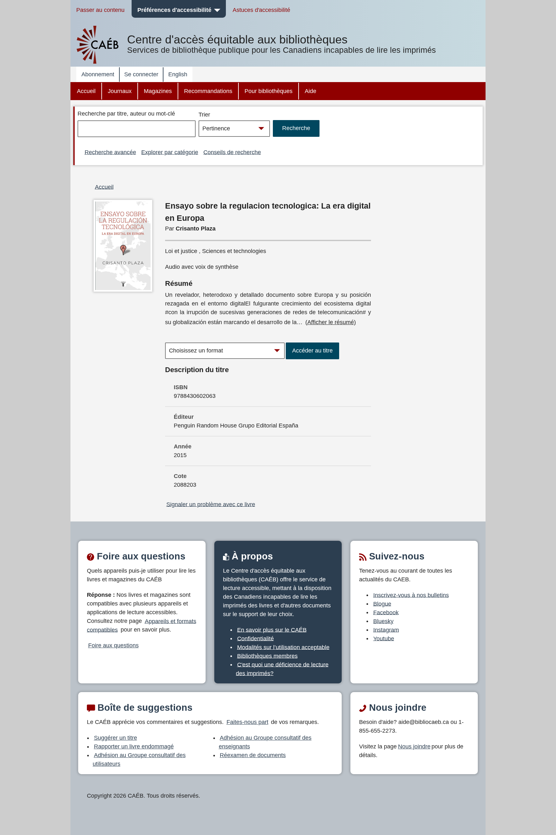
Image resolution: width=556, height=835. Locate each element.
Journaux (120, 91)
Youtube (383, 638)
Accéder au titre (312, 350)
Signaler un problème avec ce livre (210, 504)
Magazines (158, 91)
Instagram (386, 629)
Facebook (386, 612)
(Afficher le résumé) (330, 322)
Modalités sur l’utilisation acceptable (283, 647)
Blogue (382, 603)
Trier (204, 114)
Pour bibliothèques (268, 91)
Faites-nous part (247, 722)
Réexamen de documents (253, 755)
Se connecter (141, 74)
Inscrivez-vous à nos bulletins (411, 595)
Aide (310, 91)
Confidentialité (255, 638)
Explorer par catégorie (169, 152)
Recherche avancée (110, 152)
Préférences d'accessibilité (174, 10)
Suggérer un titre (115, 738)
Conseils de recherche (232, 152)
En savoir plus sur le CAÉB (272, 629)
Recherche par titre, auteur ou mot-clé (126, 113)
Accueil (86, 91)
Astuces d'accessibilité (261, 10)
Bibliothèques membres (267, 655)
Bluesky (383, 621)
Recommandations (208, 91)
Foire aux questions (113, 645)
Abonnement (97, 74)
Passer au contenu (100, 10)
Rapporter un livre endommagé (134, 746)
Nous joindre (414, 746)
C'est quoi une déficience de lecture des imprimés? (282, 668)
